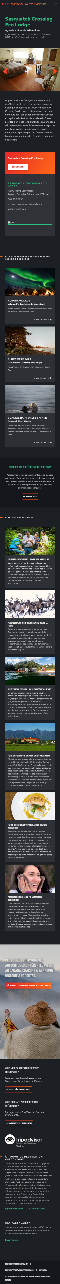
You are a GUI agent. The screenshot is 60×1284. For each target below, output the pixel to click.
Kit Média (43, 1270)
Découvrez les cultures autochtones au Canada (29, 985)
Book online (17, 167)
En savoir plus (30, 496)
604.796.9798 (15, 199)
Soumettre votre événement (19, 1123)
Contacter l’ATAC (37, 1208)
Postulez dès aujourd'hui (18, 1089)
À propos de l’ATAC (14, 1208)
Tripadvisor (20, 1146)
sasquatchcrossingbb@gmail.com (25, 204)
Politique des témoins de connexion (19, 1270)
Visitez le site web (17, 208)
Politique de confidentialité (16, 1264)
